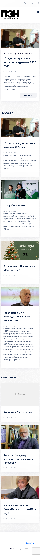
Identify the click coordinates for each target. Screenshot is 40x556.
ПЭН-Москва (14, 549)
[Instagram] (25, 3)
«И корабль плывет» (14, 205)
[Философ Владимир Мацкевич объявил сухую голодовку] (20, 437)
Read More (28, 95)
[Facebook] (28, 3)
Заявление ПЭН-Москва (17, 412)
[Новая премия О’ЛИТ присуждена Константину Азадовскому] (20, 297)
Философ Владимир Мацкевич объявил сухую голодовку (18, 459)
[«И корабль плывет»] (20, 190)
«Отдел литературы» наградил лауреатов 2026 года (19, 62)
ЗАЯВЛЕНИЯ (8, 377)
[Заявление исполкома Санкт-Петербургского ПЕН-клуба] (20, 488)
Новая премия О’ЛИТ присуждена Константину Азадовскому (16, 316)
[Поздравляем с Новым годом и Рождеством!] (20, 251)
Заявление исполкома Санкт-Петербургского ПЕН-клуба (19, 509)
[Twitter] (33, 3)
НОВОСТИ (7, 54)
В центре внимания (22, 54)
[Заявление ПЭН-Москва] (20, 395)
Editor (5, 71)
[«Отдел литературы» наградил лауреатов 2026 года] (20, 39)
